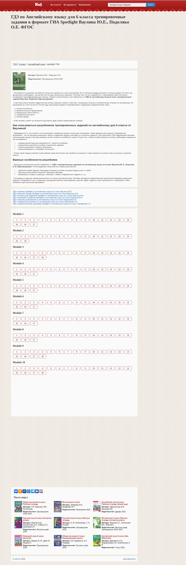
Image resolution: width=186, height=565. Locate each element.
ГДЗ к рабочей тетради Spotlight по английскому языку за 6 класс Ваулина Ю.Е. (46, 194)
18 (43, 257)
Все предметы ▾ (70, 5)
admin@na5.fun (129, 559)
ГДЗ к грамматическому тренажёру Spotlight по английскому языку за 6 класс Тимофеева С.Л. (52, 204)
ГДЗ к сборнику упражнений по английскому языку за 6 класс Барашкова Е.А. (45, 200)
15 (17, 224)
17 (34, 224)
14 (128, 220)
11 (102, 220)
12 (111, 220)
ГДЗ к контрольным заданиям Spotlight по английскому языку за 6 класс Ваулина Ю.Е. (48, 196)
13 (119, 220)
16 (25, 224)
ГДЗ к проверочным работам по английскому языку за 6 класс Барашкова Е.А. (45, 202)
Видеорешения (85, 5)
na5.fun (18, 559)
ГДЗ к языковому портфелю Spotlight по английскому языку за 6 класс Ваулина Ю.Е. (48, 198)
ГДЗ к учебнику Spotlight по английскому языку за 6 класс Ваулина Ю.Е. (42, 192)
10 (94, 220)
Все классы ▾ (56, 5)
